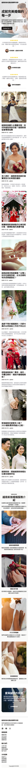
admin (11, 132)
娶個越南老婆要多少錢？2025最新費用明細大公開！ (13, 424)
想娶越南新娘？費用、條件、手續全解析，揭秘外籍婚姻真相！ (14, 374)
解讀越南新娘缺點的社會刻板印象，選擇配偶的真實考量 (14, 225)
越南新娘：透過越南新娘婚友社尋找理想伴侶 (14, 472)
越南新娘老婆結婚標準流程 (10, 2)
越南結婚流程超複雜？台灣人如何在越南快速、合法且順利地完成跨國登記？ (14, 275)
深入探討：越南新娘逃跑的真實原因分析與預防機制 (14, 177)
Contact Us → (7, 28)
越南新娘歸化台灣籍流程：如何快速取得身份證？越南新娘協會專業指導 (14, 127)
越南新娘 (15, 20)
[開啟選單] (25, 2)
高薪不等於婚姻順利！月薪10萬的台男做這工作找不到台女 (14, 325)
